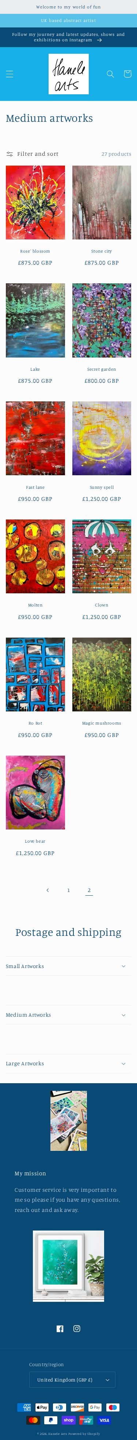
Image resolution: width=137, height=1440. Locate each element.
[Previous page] (47, 890)
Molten (35, 605)
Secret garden (101, 369)
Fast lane (35, 487)
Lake (35, 369)
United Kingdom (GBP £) (64, 1380)
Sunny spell (102, 487)
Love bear (35, 841)
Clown (101, 605)
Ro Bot (35, 723)
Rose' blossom (35, 251)
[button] (9, 73)
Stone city (101, 251)
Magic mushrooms (101, 723)
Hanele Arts (57, 1434)
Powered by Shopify (84, 1434)
